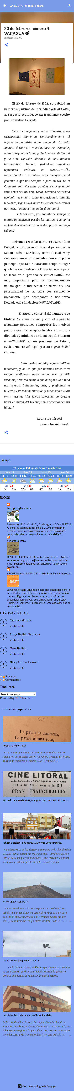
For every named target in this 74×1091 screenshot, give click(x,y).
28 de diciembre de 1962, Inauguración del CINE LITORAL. (35, 800)
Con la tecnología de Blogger (39, 1086)
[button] (6, 45)
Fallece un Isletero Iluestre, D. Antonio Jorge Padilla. (32, 842)
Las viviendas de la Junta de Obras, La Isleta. (27, 1015)
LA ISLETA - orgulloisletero (27, 5)
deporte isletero (16, 540)
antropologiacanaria (19, 508)
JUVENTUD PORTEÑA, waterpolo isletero (32, 557)
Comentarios (13, 679)
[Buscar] (69, 5)
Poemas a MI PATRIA (14, 745)
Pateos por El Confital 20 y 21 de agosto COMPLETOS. (39, 524)
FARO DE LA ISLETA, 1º (16, 901)
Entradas (10, 676)
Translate (27, 698)
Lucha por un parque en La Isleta (21, 960)
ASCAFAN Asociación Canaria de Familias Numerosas (39, 573)
